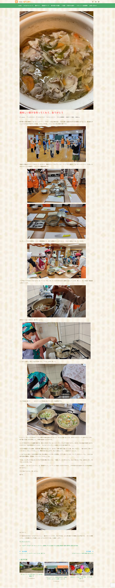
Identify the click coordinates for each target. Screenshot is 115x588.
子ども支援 (50, 545)
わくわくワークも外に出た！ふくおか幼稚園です (31, 575)
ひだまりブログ (41, 117)
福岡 (65, 545)
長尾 (72, 545)
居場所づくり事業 (70, 117)
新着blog (78, 117)
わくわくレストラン (51, 117)
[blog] (99, 2)
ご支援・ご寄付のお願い (68, 5)
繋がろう (37, 5)
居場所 (61, 545)
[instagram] (96, 2)
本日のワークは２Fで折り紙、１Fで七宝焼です (81, 577)
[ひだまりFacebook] (93, 2)
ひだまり (29, 545)
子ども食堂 (56, 545)
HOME (20, 5)
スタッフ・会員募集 (82, 5)
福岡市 (68, 545)
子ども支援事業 (60, 117)
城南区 (45, 545)
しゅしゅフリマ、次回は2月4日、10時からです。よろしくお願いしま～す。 (56, 578)
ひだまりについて (28, 5)
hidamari (23, 117)
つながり (23, 545)
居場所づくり (45, 5)
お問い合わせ (93, 5)
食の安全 (75, 545)
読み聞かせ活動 (55, 5)
